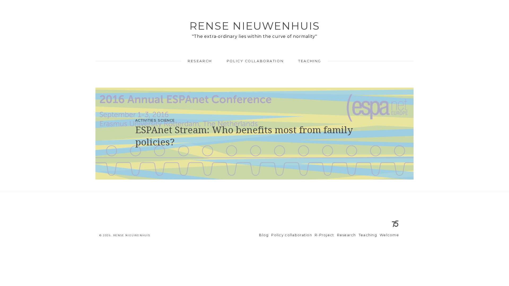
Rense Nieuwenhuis (254, 25)
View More (254, 134)
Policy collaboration (255, 61)
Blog (264, 235)
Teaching (309, 61)
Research (200, 61)
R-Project (324, 235)
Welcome (389, 235)
